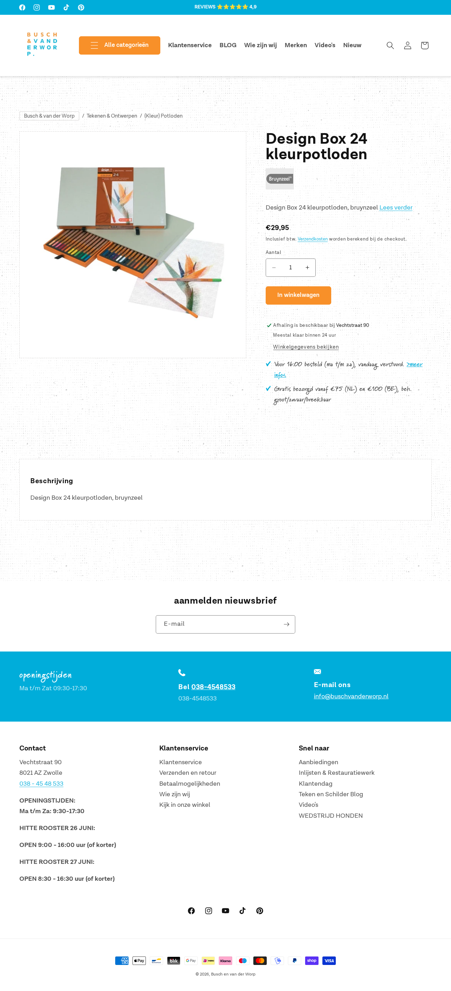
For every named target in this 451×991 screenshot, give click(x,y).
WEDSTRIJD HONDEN (331, 815)
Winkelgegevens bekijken (306, 347)
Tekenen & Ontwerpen (112, 116)
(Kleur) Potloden (163, 116)
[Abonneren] (286, 624)
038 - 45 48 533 (41, 783)
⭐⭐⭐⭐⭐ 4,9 (237, 7)
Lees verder (396, 207)
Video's (308, 805)
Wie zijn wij (174, 794)
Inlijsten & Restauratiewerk (337, 773)
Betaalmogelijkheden (189, 783)
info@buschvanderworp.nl (351, 696)
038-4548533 (213, 687)
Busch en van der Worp (233, 974)
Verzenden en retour (187, 773)
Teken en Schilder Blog (331, 794)
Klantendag (316, 783)
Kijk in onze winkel (184, 805)
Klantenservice (180, 762)
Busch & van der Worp (49, 116)
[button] (113, 45)
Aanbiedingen (318, 762)
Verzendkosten (313, 239)
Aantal (274, 252)
